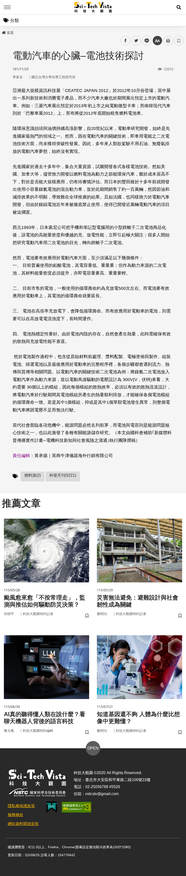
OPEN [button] (93, 748)
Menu (7, 7)
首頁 (10, 33)
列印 (168, 40)
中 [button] (157, 41)
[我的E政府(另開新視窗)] (51, 807)
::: (3, 32)
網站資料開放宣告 (23, 824)
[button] (178, 7)
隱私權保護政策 (21, 806)
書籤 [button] (179, 40)
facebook (125, 41)
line (145, 41)
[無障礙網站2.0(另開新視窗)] (76, 807)
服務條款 (15, 815)
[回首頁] (93, 7)
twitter (136, 41)
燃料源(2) (32, 475)
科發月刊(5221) (62, 475)
